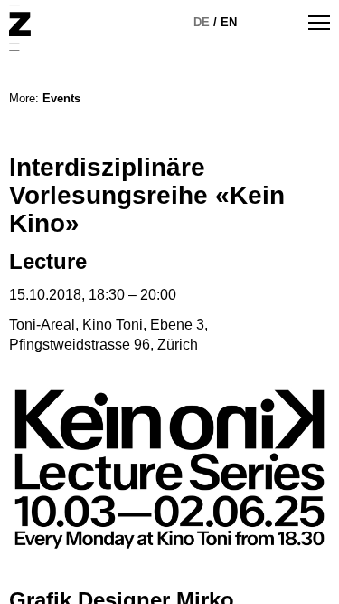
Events (61, 98)
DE (201, 22)
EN (229, 22)
